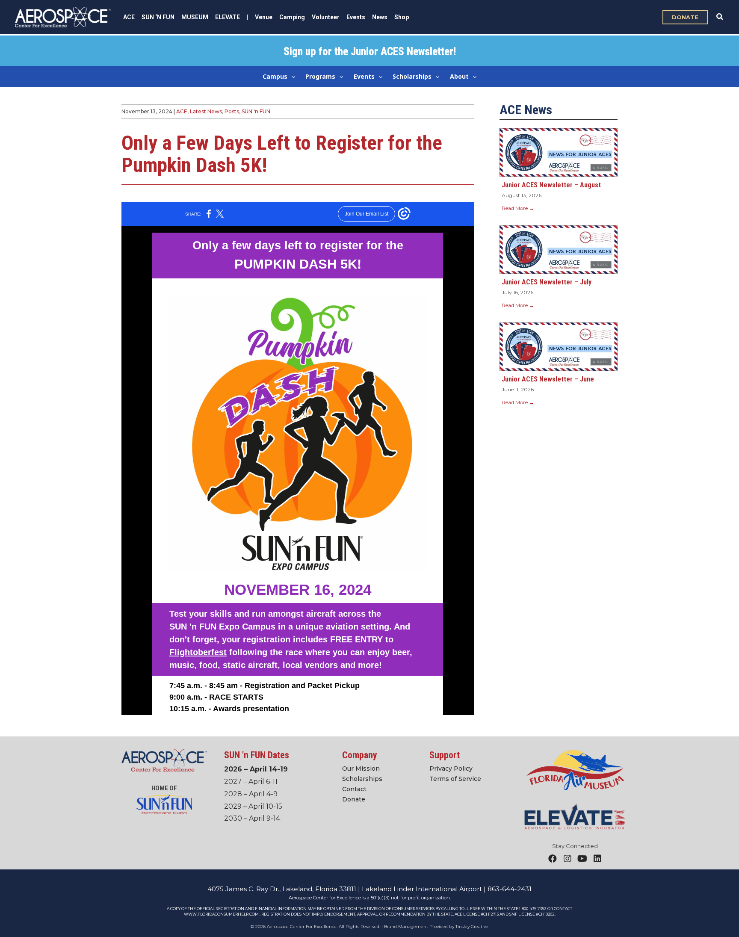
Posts (232, 111)
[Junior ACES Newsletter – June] (559, 346)
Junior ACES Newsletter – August (551, 185)
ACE (181, 111)
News (379, 17)
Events (355, 17)
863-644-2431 (510, 889)
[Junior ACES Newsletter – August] (559, 152)
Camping (292, 17)
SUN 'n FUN (256, 111)
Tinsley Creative (471, 926)
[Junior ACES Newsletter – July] (559, 249)
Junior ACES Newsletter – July (546, 282)
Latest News (206, 111)
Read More (518, 208)
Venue (263, 17)
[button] (685, 17)
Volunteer (326, 17)
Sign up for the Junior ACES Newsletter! (370, 51)
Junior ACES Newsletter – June (548, 379)
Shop (401, 17)
